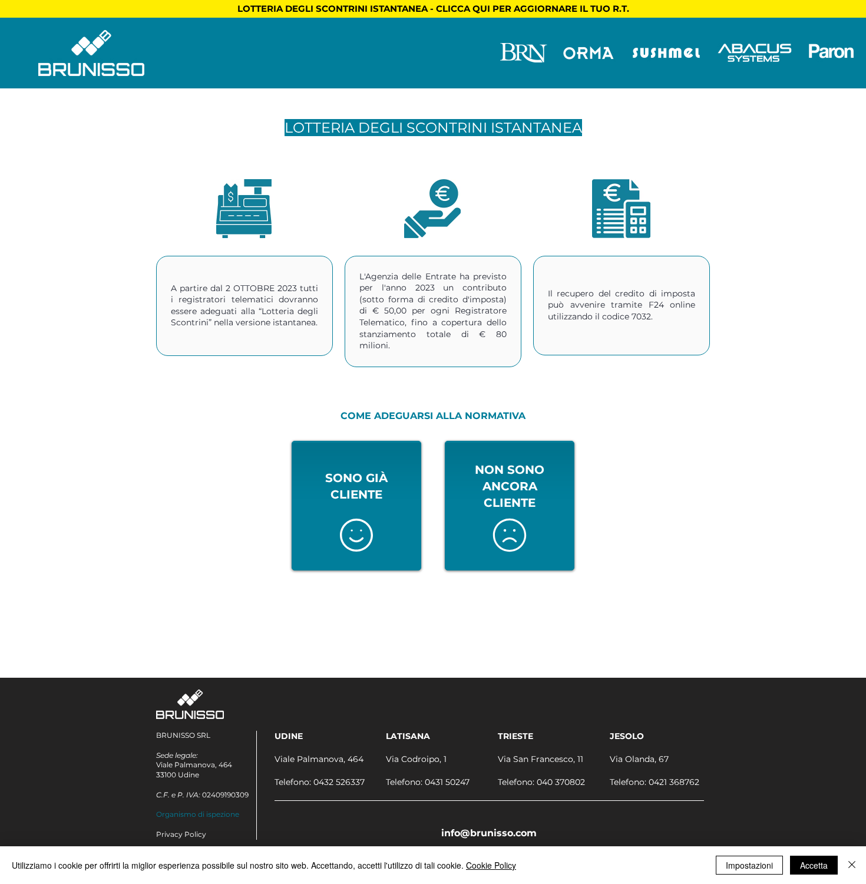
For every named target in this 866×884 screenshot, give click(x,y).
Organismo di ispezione (197, 814)
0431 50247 (447, 782)
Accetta (814, 865)
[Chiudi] (852, 865)
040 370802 (561, 782)
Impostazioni (749, 865)
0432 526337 (339, 782)
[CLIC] (356, 535)
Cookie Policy (491, 865)
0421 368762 (674, 782)
